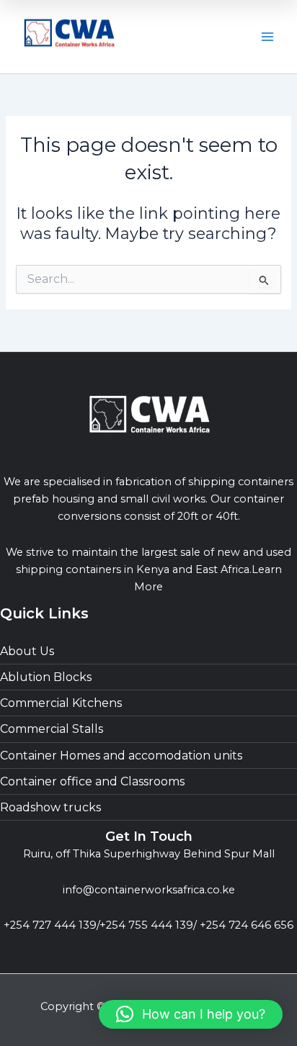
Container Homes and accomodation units (121, 755)
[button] (191, 1014)
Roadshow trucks (50, 807)
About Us (27, 651)
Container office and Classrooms (92, 781)
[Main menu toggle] (267, 37)
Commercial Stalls (51, 729)
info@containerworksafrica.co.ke (149, 889)
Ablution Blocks (46, 677)
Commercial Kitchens (61, 703)
